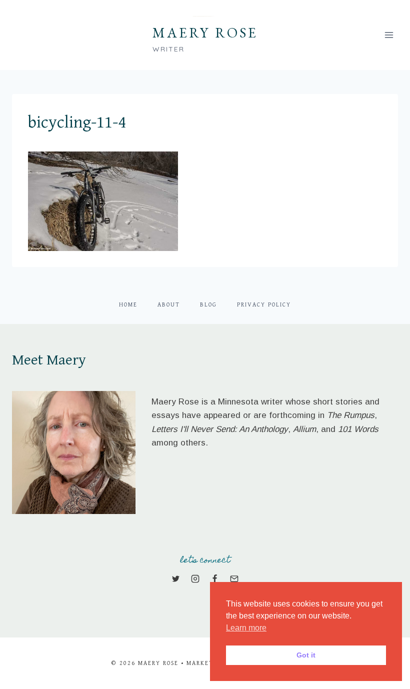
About (169, 305)
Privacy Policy (264, 305)
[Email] (234, 579)
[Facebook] (215, 579)
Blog (208, 305)
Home (128, 305)
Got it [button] (306, 655)
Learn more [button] (246, 628)
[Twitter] (175, 579)
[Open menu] (389, 34)
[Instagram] (195, 579)
